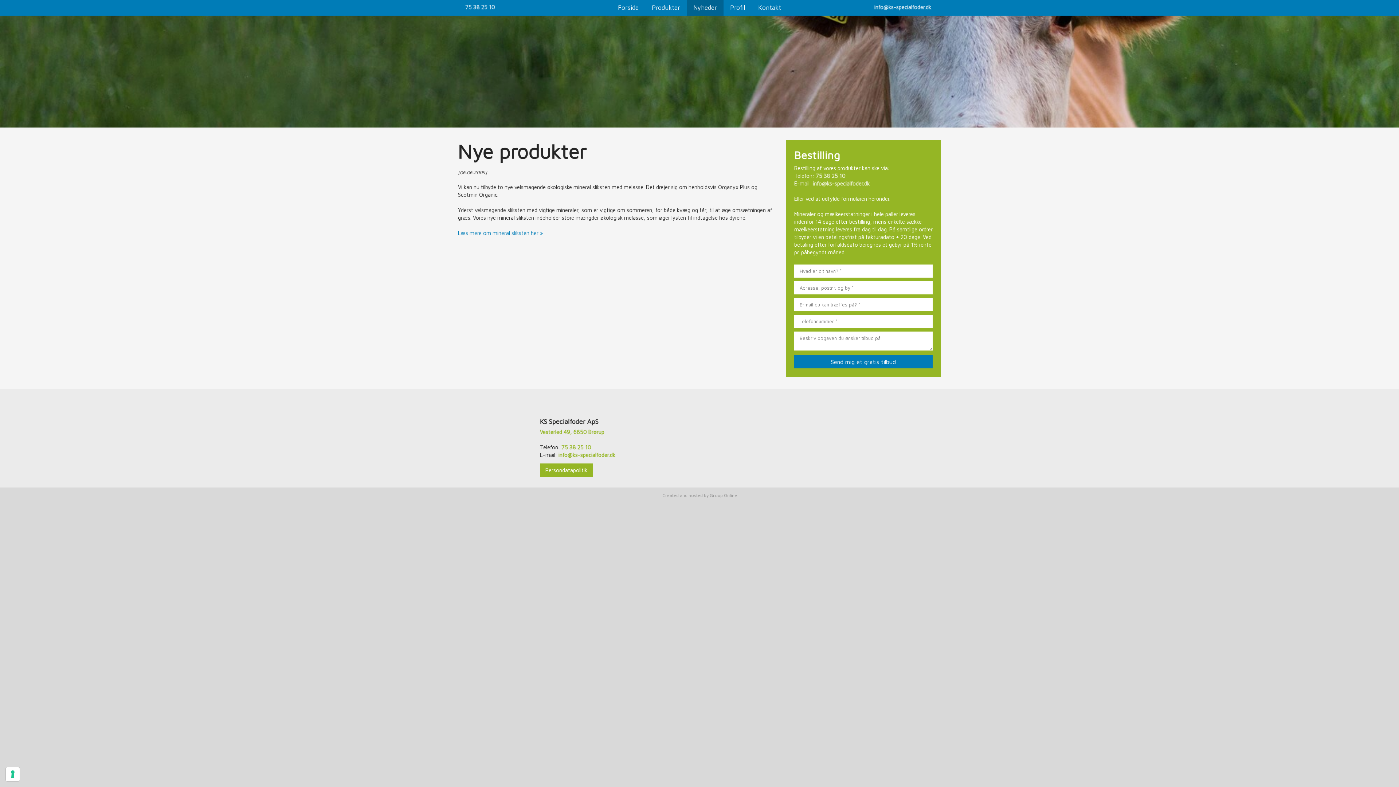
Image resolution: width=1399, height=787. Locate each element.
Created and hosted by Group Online (699, 495)
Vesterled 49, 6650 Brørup (572, 432)
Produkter (666, 7)
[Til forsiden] (699, 60)
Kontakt (769, 7)
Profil (737, 7)
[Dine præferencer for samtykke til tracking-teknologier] (13, 774)
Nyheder (705, 7)
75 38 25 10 (480, 7)
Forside (628, 7)
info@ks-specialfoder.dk (902, 7)
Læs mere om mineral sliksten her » (500, 233)
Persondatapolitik (566, 470)
